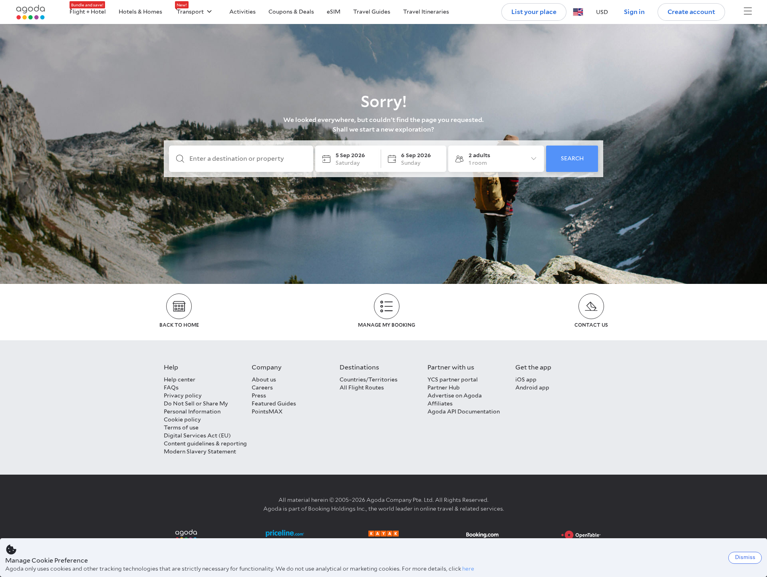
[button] (578, 12)
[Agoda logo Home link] (31, 12)
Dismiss (745, 557)
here (468, 568)
